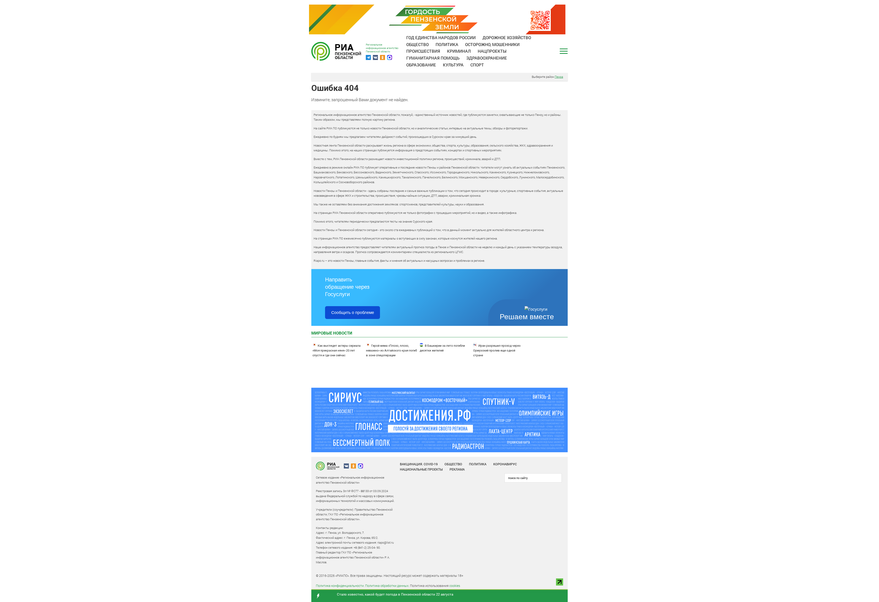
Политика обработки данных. (387, 585)
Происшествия (423, 51)
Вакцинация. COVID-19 (419, 464)
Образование (421, 65)
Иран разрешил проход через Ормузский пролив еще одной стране (497, 350)
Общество (417, 44)
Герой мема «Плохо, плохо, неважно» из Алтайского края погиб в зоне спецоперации (391, 350)
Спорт (477, 65)
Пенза (559, 77)
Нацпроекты (492, 51)
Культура (453, 65)
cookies (454, 585)
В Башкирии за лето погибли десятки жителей (442, 348)
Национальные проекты (421, 469)
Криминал (459, 51)
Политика (447, 44)
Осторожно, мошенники (492, 44)
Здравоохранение (486, 58)
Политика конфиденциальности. (340, 585)
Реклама (457, 469)
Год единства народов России (441, 37)
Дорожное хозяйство (507, 37)
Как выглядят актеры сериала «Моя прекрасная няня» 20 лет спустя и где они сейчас (336, 350)
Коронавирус (505, 464)
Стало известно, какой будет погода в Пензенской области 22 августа (395, 594)
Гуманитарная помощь (432, 58)
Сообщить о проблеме (352, 312)
